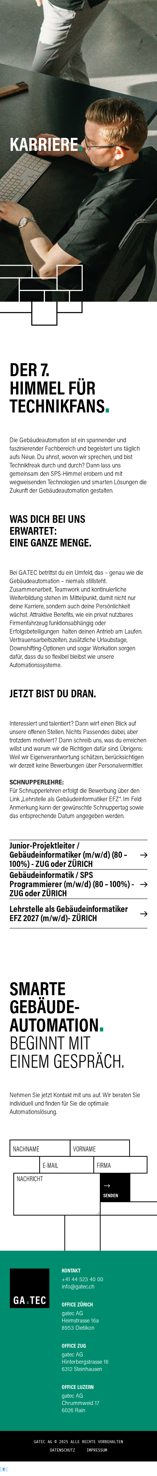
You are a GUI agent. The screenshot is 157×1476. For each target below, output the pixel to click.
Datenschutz (62, 1450)
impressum (97, 1450)
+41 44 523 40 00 (82, 1280)
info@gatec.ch (78, 1287)
